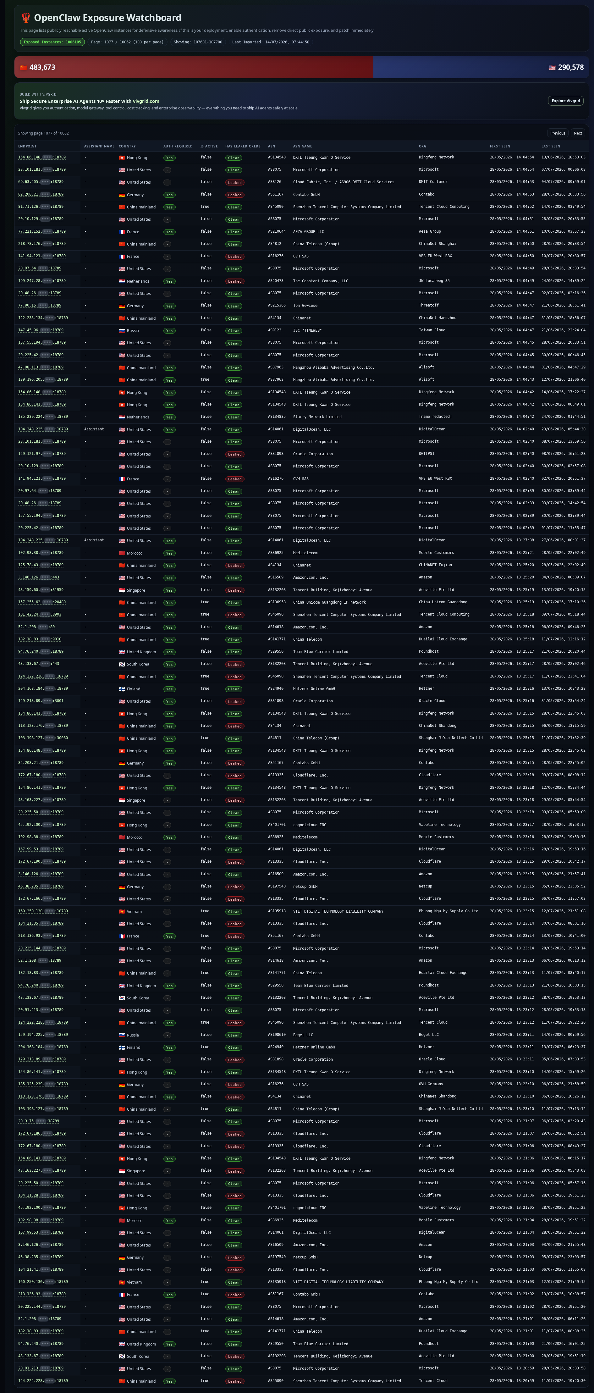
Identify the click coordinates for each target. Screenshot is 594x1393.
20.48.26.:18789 (39, 293)
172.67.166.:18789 (42, 898)
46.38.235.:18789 (40, 886)
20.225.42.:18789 (40, 355)
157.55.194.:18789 (42, 342)
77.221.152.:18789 (42, 231)
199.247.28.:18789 (42, 281)
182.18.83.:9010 (39, 639)
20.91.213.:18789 (40, 1010)
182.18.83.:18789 (40, 972)
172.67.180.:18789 (42, 775)
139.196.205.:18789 (43, 379)
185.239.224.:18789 (43, 416)
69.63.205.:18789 (40, 182)
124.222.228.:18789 (43, 676)
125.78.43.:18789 (40, 565)
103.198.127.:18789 (43, 1109)
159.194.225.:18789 (43, 1034)
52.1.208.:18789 (39, 960)
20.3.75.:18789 (38, 1121)
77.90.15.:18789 (39, 305)
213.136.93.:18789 (42, 935)
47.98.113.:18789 (40, 367)
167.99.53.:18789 (40, 849)
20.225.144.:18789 (42, 948)
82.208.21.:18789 (40, 194)
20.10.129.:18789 (40, 219)
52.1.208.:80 (36, 627)
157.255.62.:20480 (42, 602)
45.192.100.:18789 (42, 824)
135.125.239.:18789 (43, 1084)
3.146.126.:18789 (40, 874)
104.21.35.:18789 (40, 923)
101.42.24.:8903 (39, 614)
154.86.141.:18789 (42, 404)
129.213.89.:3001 (40, 701)
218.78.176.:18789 (42, 243)
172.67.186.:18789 (42, 1133)
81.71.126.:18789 (40, 206)
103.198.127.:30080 (43, 738)
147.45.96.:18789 (40, 330)
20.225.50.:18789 (40, 812)
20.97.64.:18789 (39, 268)
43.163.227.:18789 (42, 800)
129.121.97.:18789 (42, 453)
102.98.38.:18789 (40, 552)
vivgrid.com (146, 101)
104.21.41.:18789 (40, 1269)
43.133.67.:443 (38, 663)
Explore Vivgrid (566, 100)
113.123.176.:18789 (43, 725)
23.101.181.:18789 (42, 169)
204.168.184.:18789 (43, 688)
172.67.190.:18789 (42, 861)
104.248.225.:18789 (43, 429)
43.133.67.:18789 (40, 997)
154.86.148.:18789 (42, 157)
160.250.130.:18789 (43, 911)
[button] (301, 67)
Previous (557, 132)
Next (578, 132)
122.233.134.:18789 (43, 318)
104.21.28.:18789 (40, 1195)
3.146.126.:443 (38, 577)
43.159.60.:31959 (40, 590)
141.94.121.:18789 (42, 256)
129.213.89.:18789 (42, 1059)
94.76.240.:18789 (40, 651)
